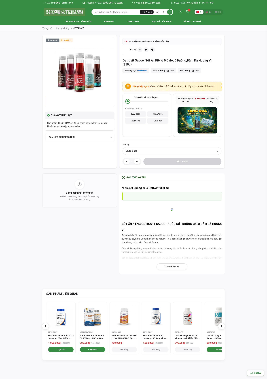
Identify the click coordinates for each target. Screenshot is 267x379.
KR (219, 12)
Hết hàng (182, 161)
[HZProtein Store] (64, 12)
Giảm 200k (135, 114)
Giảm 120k (158, 114)
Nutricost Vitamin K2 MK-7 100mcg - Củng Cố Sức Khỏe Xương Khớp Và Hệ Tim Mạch (61, 337)
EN (210, 12)
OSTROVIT (142, 70)
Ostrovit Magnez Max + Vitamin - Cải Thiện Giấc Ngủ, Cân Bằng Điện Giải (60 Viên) (186, 337)
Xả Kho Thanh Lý (192, 21)
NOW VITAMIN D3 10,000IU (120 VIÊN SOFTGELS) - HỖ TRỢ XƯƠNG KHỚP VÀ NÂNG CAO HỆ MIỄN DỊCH (124, 337)
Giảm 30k (158, 121)
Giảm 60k (135, 121)
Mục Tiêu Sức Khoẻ (161, 21)
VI (201, 12)
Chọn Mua (61, 349)
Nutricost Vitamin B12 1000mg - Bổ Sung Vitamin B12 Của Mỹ (155, 337)
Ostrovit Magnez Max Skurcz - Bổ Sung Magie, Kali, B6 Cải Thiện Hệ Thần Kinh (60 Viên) (219, 337)
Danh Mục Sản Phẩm (80, 21)
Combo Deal (133, 21)
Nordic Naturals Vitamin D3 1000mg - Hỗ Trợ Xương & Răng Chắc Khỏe (92, 337)
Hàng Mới (109, 21)
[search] (169, 12)
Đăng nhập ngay (141, 86)
